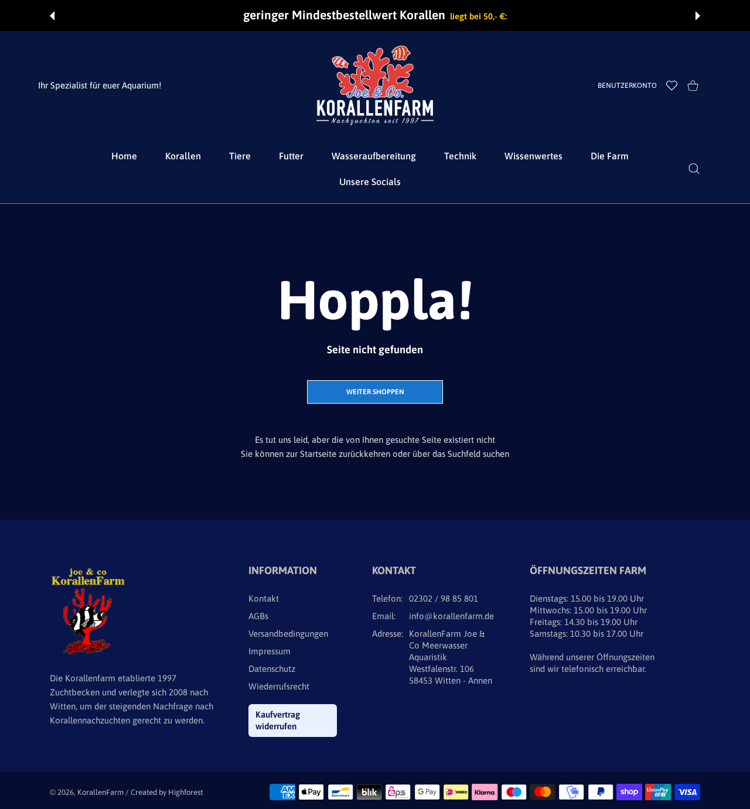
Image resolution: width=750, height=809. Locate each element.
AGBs (258, 616)
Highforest (185, 792)
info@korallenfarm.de (451, 616)
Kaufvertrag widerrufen (277, 720)
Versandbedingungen (288, 634)
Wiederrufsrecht (278, 686)
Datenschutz (271, 669)
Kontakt (263, 598)
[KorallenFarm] (375, 85)
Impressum (269, 651)
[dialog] (694, 168)
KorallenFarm (101, 792)
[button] (52, 16)
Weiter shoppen (375, 392)
